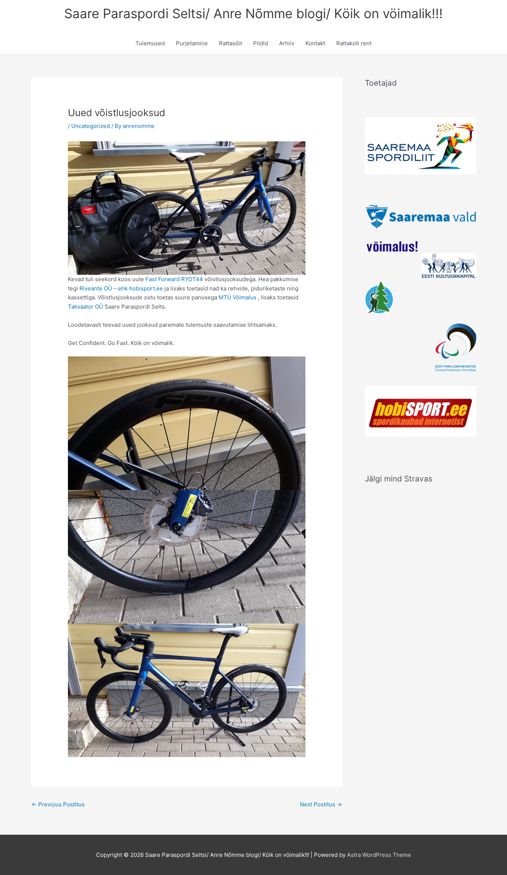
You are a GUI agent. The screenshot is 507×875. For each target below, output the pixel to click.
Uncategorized (90, 125)
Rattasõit (230, 43)
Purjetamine (192, 43)
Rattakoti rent (354, 43)
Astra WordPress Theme (379, 854)
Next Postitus (321, 804)
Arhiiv (286, 43)
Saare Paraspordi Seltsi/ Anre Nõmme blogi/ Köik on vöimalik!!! (253, 13)
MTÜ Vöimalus (237, 297)
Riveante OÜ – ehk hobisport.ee (121, 288)
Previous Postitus (58, 804)
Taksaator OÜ (85, 306)
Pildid (260, 43)
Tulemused (150, 43)
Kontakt (315, 43)
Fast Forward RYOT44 (174, 279)
